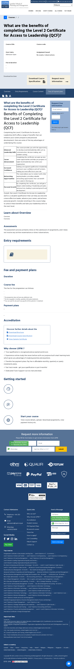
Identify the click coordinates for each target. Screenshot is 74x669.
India (31, 648)
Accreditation (31, 520)
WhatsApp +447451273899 (39, 2)
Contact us (30, 545)
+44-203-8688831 (52, 2)
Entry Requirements (21, 91)
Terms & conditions (59, 658)
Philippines (50, 648)
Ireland (36, 648)
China (11, 648)
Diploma (38, 11)
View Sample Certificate (18, 339)
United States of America (35, 650)
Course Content (38, 91)
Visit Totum (50, 635)
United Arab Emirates (9, 650)
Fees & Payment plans (55, 91)
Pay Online (68, 11)
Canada (6, 648)
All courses (58, 11)
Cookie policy (48, 658)
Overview (7, 91)
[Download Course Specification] (7, 96)
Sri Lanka (66, 648)
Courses (11, 17)
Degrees (31, 11)
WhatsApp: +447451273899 (12, 528)
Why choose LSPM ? (33, 517)
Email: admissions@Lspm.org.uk (15, 522)
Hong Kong (24, 648)
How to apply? (32, 535)
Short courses (48, 11)
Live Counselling (32, 538)
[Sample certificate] (10, 96)
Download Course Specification (20, 335)
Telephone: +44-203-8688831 (13, 515)
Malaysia (43, 648)
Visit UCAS (47, 628)
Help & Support (32, 541)
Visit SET (39, 633)
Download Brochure (16, 332)
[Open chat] (69, 664)
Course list (6, 620)
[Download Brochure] (3, 96)
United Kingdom (21, 650)
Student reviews (32, 523)
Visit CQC (34, 630)
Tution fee (30, 532)
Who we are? (31, 514)
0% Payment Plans (33, 526)
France (17, 648)
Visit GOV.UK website (26, 637)
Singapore (58, 648)
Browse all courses (33, 529)
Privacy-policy (38, 658)
